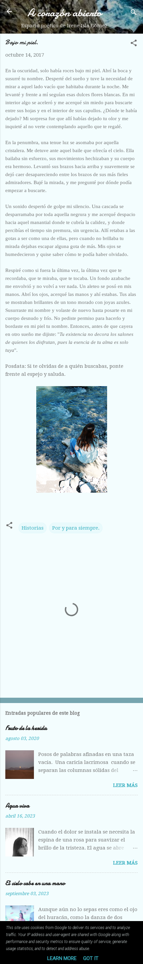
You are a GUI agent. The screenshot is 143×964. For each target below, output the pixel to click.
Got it (90, 958)
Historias (33, 528)
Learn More (61, 958)
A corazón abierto (64, 12)
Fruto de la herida (26, 728)
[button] (134, 44)
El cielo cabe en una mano (35, 883)
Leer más (125, 785)
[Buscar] (134, 13)
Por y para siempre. (75, 528)
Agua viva (17, 806)
